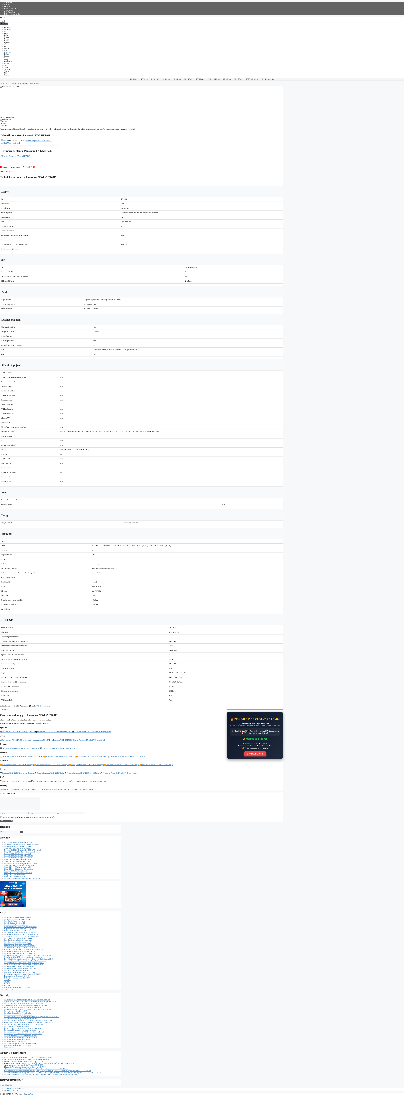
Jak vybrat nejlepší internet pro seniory (17, 1039)
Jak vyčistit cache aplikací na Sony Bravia (18, 938)
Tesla (6, 67)
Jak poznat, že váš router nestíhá (15, 1041)
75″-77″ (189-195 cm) (252, 79)
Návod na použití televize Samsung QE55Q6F (19, 972)
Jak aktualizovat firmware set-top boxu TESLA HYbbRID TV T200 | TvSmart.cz (31, 1073)
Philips (6, 54)
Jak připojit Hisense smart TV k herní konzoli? (19, 966)
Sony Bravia (8, 62)
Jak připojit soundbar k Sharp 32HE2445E (18, 846)
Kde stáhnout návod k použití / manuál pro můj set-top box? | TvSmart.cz (28, 1071)
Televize (8, 83)
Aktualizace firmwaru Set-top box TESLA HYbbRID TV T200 (80, 1073)
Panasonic (7, 52)
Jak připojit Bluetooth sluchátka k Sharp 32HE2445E (22, 844)
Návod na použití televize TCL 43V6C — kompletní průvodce (31, 1057)
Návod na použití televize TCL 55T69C (17, 987)
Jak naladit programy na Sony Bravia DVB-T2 (19, 919)
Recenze (7, 6)
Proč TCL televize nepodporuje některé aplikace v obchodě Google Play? (28, 959)
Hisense (6, 39)
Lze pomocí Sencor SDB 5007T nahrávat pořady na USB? (23, 949)
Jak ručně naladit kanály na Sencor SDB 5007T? (20, 947)
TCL (5, 65)
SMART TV (4, 17)
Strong (6, 63)
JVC (5, 44)
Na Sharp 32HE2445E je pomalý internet (18, 857)
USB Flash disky (10, 12)
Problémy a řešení (10, 8)
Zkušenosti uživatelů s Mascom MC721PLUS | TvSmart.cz (24, 1069)
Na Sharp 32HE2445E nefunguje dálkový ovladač (21, 863)
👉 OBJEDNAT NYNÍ (255, 754)
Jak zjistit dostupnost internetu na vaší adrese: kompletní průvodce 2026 (28, 1020)
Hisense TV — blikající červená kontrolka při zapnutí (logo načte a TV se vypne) (48, 1063)
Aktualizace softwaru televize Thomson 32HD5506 (26, 1065)
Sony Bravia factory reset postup (15, 921)
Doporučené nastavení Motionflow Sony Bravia (20, 929)
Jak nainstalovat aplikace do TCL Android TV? (20, 951)
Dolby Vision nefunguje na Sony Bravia (17, 930)
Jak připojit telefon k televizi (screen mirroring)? (20, 968)
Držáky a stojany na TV (12, 14)
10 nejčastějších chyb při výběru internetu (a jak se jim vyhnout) (25, 1005)
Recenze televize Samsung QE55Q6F (16, 976)
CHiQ (6, 31)
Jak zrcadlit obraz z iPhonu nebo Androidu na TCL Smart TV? (25, 961)
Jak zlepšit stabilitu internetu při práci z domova (20, 1043)
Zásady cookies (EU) (11, 1090)
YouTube (7, 982)
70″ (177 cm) (238, 79)
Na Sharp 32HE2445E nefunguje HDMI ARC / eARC (22, 850)
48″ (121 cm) (177, 79)
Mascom (7, 48)
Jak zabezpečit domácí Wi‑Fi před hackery (18, 1013)
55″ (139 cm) (200, 79)
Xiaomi (6, 75)
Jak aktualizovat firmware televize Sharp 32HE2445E (22, 878)
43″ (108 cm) (166, 79)
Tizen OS (7, 980)
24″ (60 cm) (133, 79)
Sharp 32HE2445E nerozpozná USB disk (18, 848)
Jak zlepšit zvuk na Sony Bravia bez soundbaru (20, 932)
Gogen (6, 37)
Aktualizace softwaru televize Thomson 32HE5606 (26, 1061)
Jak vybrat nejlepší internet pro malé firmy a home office (23, 1034)
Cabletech (7, 29)
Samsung (7, 56)
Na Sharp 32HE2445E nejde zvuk (15, 871)
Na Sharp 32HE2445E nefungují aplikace (18, 842)
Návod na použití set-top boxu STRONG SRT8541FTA (72, 1071)
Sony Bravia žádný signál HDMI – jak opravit (19, 946)
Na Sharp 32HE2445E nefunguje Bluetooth (18, 856)
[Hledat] (21, 832)
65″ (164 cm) (227, 79)
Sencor (6, 58)
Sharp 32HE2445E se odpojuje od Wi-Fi (17, 859)
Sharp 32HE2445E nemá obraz (14, 875)
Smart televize (9, 989)
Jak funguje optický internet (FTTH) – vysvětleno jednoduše (24, 1032)
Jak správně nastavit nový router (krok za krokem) (20, 1019)
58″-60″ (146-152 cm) (213, 79)
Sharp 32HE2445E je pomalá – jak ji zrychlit (19, 865)
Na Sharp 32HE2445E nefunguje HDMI (17, 854)
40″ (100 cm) (155, 79)
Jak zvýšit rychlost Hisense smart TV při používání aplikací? (24, 963)
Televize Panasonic (43, 706)
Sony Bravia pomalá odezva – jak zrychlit (18, 940)
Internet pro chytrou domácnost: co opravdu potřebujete (22, 1007)
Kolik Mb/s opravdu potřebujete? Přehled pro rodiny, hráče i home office (28, 1022)
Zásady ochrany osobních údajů (14, 1088)
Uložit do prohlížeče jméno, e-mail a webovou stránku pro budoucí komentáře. (29, 817)
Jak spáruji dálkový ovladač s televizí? (17, 970)
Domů (2, 83)
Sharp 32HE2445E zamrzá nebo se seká (17, 867)
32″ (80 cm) (144, 79)
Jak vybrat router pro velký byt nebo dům (18, 1015)
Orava (6, 50)
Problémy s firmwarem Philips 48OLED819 (65, 1074)
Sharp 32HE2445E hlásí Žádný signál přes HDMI (21, 852)
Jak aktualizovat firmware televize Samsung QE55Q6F (22, 974)
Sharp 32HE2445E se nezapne (14, 876)
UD (5, 73)
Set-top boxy (8, 10)
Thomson (7, 69)
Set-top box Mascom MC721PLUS (56, 1069)
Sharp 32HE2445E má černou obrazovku (18, 873)
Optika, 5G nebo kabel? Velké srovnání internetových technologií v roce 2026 (30, 1001)
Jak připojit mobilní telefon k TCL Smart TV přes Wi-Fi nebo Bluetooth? (28, 955)
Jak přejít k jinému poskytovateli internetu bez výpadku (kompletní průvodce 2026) (31, 1017)
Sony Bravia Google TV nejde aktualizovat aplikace (21, 936)
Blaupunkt (7, 27)
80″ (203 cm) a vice (268, 79)
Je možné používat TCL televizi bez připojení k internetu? (23, 957)
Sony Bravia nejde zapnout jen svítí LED (18, 944)
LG (5, 46)
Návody (7, 4)
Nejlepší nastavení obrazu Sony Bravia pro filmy (20, 927)
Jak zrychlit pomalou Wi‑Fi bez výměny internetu (20, 1036)
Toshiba (6, 71)
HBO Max (7, 985)
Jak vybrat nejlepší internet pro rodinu (16, 1026)
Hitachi (6, 41)
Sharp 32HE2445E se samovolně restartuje (18, 869)
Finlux (6, 35)
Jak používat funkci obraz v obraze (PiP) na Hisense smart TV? (25, 965)
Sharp (6, 60)
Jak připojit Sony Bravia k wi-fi (14, 923)
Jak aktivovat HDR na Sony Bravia (16, 925)
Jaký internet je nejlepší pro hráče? (15, 1011)
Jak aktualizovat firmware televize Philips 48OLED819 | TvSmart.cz (27, 1074)
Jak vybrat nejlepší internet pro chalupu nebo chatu (21, 1037)
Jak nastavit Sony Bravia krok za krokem (17, 917)
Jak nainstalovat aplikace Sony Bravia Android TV (21, 934)
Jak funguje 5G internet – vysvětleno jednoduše (20, 1030)
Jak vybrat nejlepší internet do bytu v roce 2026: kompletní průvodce (27, 1000)
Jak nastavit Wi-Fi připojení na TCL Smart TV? (20, 953)
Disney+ (7, 983)
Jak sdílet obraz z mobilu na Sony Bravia (17, 942)
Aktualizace (8, 2)
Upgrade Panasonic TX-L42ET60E (15, 156)
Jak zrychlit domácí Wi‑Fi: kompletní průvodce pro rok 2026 (24, 1003)
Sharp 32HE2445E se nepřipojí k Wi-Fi (17, 861)
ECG (6, 33)
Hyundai (7, 43)
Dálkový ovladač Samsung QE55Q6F (17, 978)
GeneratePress (28, 1094)
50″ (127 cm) (188, 79)
